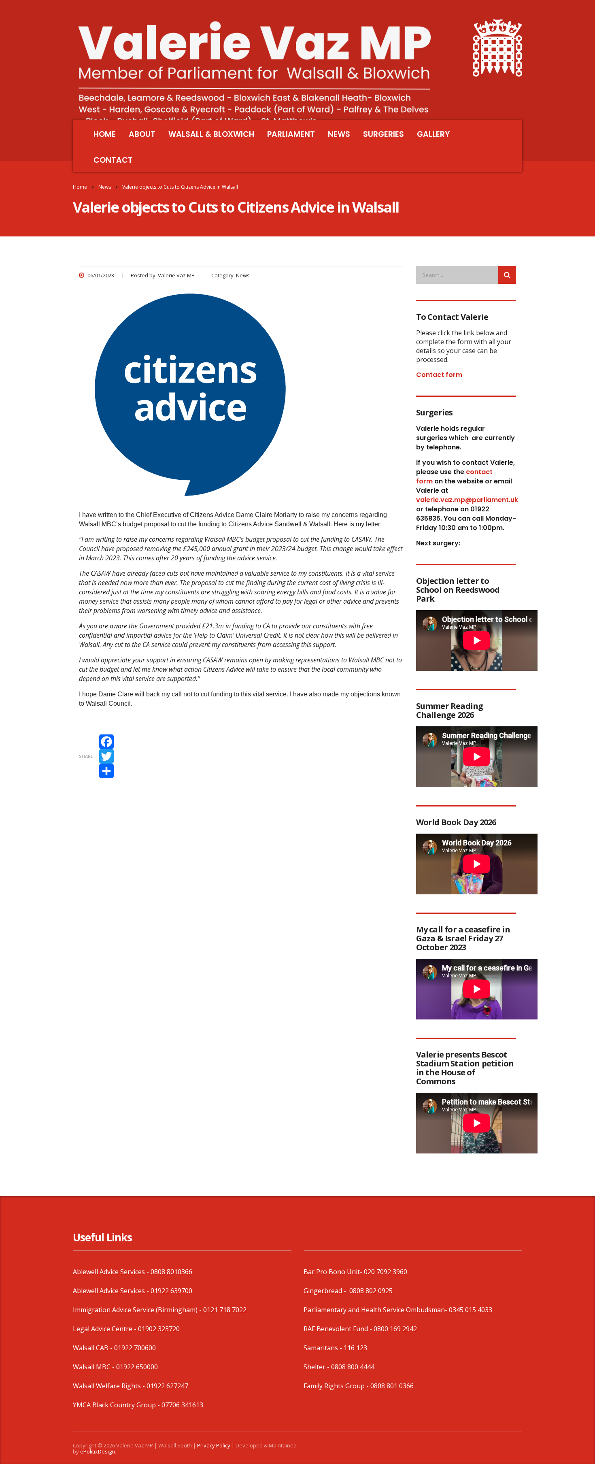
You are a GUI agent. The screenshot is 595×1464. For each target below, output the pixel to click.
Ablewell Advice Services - (112, 1271)
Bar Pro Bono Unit (332, 1271)
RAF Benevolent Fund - (339, 1328)
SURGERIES (383, 134)
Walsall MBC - (94, 1366)
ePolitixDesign (97, 1451)
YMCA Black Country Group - (117, 1404)
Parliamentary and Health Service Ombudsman (374, 1309)
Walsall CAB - (93, 1347)
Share (86, 756)
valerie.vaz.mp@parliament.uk (467, 499)
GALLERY (433, 134)
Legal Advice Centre (102, 1328)
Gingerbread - (326, 1290)
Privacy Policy (213, 1445)
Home (80, 186)
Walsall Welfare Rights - (110, 1385)
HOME (105, 134)
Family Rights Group (334, 1385)
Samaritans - (324, 1347)
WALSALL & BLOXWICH (211, 134)
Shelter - (317, 1366)
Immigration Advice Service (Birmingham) (135, 1309)
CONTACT (113, 160)
